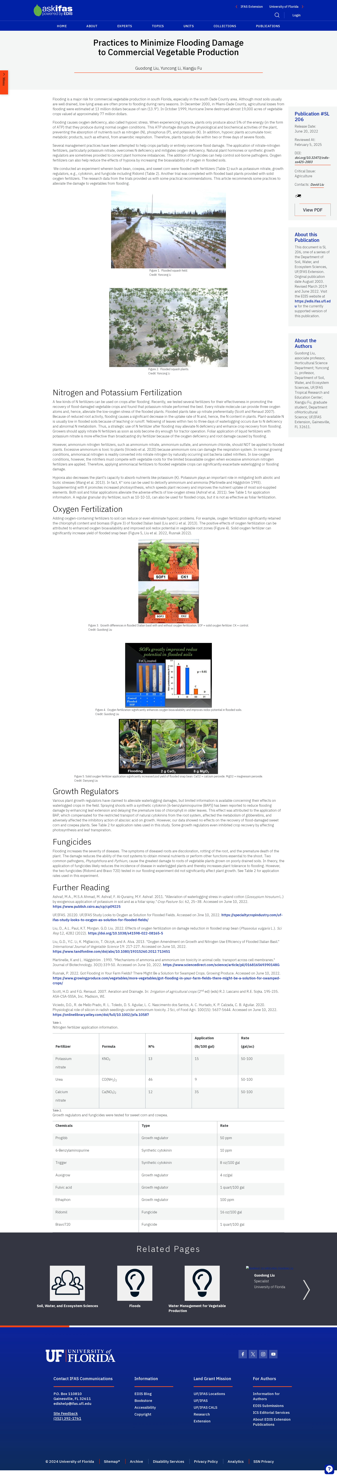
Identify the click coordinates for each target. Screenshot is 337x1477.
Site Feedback (66, 1413)
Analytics (236, 1461)
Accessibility (145, 1407)
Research (202, 1414)
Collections (225, 26)
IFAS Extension (252, 7)
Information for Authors (266, 1396)
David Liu (317, 184)
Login (296, 15)
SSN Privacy (263, 1461)
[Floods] (134, 1283)
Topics (158, 26)
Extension (202, 1421)
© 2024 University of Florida (69, 1461)
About (92, 26)
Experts (124, 26)
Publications (268, 26)
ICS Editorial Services (271, 1412)
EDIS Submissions (268, 1405)
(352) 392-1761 (67, 1418)
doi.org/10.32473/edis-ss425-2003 (312, 160)
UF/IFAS (201, 1400)
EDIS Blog (143, 1393)
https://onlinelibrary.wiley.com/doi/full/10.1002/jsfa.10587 (101, 1014)
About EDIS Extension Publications (272, 1422)
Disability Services (168, 1461)
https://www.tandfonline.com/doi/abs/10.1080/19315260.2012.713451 (111, 951)
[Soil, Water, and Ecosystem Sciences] (67, 1283)
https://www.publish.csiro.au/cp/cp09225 (87, 906)
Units (189, 26)
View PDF (313, 210)
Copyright (142, 1414)
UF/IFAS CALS (205, 1407)
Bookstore (143, 1400)
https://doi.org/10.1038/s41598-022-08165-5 (125, 933)
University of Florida (283, 7)
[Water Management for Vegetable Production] (202, 1283)
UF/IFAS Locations (209, 1393)
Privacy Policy (206, 1461)
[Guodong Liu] (269, 1268)
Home (62, 26)
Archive (136, 1461)
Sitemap (111, 1461)
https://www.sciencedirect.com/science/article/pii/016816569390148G (221, 964)
